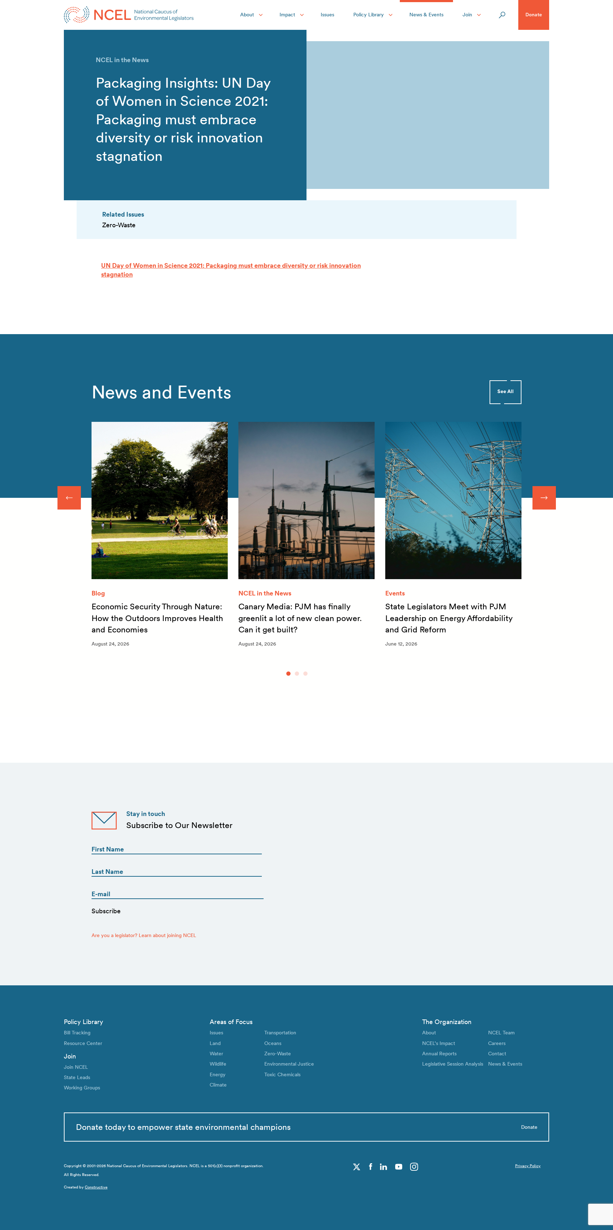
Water (216, 1053)
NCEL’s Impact (438, 1043)
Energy (218, 1074)
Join (467, 14)
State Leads (77, 1077)
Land (215, 1043)
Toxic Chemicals (282, 1074)
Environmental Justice (289, 1064)
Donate (533, 14)
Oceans (272, 1043)
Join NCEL (76, 1067)
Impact (287, 14)
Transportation (280, 1032)
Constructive (96, 1187)
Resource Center (83, 1043)
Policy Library (368, 14)
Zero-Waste (277, 1053)
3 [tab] (305, 673)
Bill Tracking (77, 1032)
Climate (218, 1085)
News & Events (426, 14)
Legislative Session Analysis (452, 1064)
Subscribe (106, 911)
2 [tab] (297, 673)
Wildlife (218, 1064)
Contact (497, 1053)
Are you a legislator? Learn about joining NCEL (144, 935)
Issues (327, 14)
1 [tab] (288, 673)
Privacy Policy (528, 1166)
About (247, 14)
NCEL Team (501, 1032)
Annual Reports (439, 1053)
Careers (497, 1043)
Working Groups (82, 1087)
